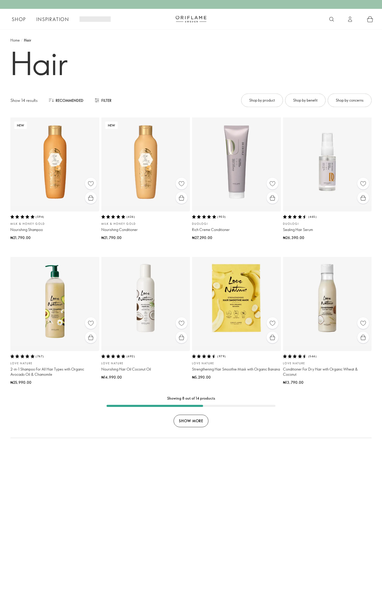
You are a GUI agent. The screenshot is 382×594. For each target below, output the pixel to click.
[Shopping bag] (370, 19)
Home (15, 40)
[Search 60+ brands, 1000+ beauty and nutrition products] (331, 19)
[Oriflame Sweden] (191, 19)
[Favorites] (91, 183)
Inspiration (52, 19)
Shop (19, 19)
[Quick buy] (91, 198)
